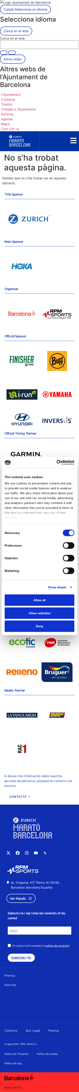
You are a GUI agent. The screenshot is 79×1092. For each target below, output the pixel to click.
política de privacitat (57, 946)
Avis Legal (33, 1030)
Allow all (39, 600)
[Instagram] (27, 853)
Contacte (10, 1030)
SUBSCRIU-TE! (21, 958)
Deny (39, 626)
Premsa (9, 975)
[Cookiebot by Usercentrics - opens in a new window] (56, 462)
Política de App (13, 1063)
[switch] (68, 545)
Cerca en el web (12, 38)
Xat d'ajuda (18, 898)
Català (25, 9)
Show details (57, 587)
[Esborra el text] (3, 53)
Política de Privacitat (16, 1054)
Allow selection (39, 613)
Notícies (10, 985)
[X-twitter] (8, 853)
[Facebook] (18, 853)
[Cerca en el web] (12, 53)
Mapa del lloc (13, 1087)
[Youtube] (36, 853)
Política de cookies (47, 1054)
